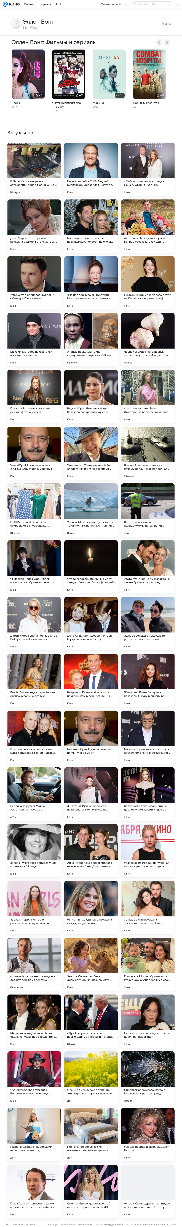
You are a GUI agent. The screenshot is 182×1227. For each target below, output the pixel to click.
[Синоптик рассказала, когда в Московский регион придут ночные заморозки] (148, 1078)
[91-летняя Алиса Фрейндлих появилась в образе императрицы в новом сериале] (34, 566)
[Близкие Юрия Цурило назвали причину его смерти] (91, 737)
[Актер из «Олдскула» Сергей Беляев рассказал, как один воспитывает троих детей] (148, 226)
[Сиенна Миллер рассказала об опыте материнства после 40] (91, 1191)
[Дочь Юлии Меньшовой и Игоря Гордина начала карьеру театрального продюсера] (91, 623)
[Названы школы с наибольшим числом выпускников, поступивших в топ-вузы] (34, 1134)
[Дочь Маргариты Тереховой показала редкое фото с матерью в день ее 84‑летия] (34, 226)
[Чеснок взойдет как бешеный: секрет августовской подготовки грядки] (148, 339)
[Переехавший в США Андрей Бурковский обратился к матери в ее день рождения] (91, 169)
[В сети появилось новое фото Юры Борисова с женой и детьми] (34, 737)
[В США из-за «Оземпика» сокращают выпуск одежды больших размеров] (34, 510)
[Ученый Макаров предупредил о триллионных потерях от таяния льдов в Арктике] (91, 510)
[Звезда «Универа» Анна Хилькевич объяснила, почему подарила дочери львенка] (91, 964)
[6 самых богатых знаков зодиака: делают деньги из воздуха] (34, 964)
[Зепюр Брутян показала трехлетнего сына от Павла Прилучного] (148, 907)
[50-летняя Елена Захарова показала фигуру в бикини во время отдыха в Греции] (148, 680)
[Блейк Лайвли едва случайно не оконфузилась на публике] (34, 680)
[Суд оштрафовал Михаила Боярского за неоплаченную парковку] (34, 1078)
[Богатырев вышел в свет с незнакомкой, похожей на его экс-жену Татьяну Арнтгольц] (91, 226)
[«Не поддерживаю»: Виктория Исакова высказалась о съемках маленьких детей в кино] (91, 283)
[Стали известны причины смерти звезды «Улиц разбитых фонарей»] (91, 566)
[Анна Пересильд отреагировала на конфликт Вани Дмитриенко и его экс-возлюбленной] (91, 850)
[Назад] (159, 42)
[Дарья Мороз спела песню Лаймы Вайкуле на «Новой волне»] (34, 623)
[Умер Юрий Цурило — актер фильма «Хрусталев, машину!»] (34, 453)
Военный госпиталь (146, 103)
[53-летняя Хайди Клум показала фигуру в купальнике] (91, 907)
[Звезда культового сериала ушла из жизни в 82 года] (34, 850)
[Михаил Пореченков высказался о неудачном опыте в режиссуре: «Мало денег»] (148, 737)
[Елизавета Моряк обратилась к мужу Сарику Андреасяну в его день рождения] (148, 964)
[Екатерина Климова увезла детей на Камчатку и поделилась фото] (148, 283)
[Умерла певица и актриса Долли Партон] (148, 1134)
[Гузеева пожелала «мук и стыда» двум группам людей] (148, 1021)
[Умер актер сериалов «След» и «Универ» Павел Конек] (34, 283)
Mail (6, 1224)
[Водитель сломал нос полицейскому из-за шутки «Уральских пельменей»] (148, 510)
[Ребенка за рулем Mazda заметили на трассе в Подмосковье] (34, 794)
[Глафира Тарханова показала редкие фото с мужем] (34, 396)
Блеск (16, 103)
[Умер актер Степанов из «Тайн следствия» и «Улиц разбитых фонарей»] (91, 453)
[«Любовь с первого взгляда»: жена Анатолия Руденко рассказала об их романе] (148, 169)
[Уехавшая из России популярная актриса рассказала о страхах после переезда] (148, 850)
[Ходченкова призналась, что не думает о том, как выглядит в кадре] (148, 794)
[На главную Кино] (14, 4)
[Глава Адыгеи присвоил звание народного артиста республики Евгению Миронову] (34, 1191)
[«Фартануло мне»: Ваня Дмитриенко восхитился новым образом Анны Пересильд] (148, 396)
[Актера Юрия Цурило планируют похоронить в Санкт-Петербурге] (148, 1191)
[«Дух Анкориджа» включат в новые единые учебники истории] (91, 1021)
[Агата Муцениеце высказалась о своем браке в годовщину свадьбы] (148, 566)
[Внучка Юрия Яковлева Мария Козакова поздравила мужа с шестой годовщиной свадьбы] (91, 396)
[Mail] (5, 4)
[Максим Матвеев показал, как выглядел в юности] (34, 339)
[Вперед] (167, 42)
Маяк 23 (98, 103)
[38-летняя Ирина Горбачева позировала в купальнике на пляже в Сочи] (91, 794)
